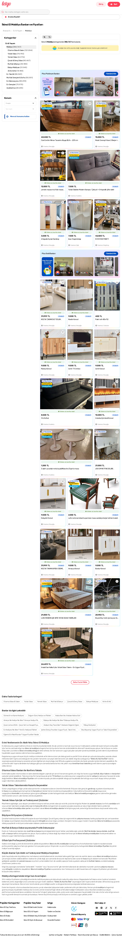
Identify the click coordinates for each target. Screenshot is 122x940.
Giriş (101, 4)
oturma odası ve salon (24, 774)
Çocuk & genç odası (56, 819)
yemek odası (54, 804)
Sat (115, 4)
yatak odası (27, 789)
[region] (80, 86)
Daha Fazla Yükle (80, 682)
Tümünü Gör (111, 74)
